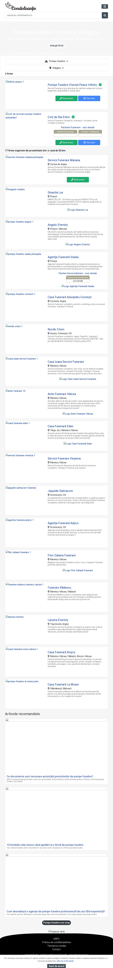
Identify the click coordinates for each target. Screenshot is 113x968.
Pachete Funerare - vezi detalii (77, 127)
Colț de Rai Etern (59, 117)
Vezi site (90, 98)
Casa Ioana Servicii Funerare (66, 361)
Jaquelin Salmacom (60, 491)
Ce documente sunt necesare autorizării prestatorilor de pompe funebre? (50, 776)
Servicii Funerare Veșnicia (64, 458)
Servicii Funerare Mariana (64, 160)
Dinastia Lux (55, 192)
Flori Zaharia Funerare (62, 555)
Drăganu (56, 68)
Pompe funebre (57, 61)
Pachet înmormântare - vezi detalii (78, 273)
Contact (56, 949)
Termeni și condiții (56, 945)
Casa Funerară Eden (60, 426)
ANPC (56, 938)
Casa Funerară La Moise (63, 684)
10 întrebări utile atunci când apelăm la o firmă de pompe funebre (45, 844)
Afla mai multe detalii (65, 961)
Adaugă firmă (56, 45)
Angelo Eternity (58, 225)
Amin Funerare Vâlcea (62, 394)
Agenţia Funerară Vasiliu (63, 257)
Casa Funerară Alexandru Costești (70, 297)
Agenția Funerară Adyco (63, 523)
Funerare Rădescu (59, 587)
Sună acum (67, 98)
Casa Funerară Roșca (61, 652)
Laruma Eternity (58, 620)
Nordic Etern (56, 329)
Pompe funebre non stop (56, 922)
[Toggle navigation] (105, 6)
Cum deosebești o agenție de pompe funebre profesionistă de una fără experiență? (56, 911)
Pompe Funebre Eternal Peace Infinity (72, 85)
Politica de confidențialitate (56, 942)
